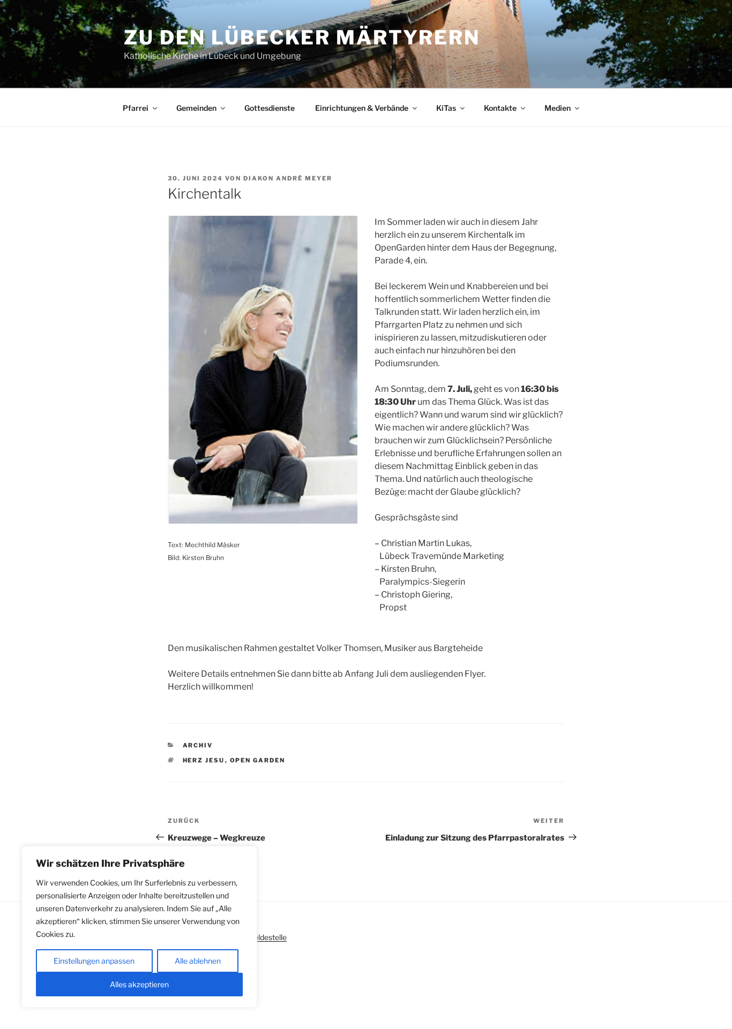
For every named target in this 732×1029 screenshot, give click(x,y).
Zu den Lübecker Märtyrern (302, 37)
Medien (557, 107)
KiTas (446, 107)
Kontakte (500, 107)
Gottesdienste (269, 107)
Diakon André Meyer (287, 178)
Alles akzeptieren (139, 984)
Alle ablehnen (198, 960)
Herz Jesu (204, 760)
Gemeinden (196, 107)
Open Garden (258, 760)
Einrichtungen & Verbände (361, 107)
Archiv (198, 745)
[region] (139, 927)
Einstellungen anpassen (94, 960)
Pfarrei (135, 107)
